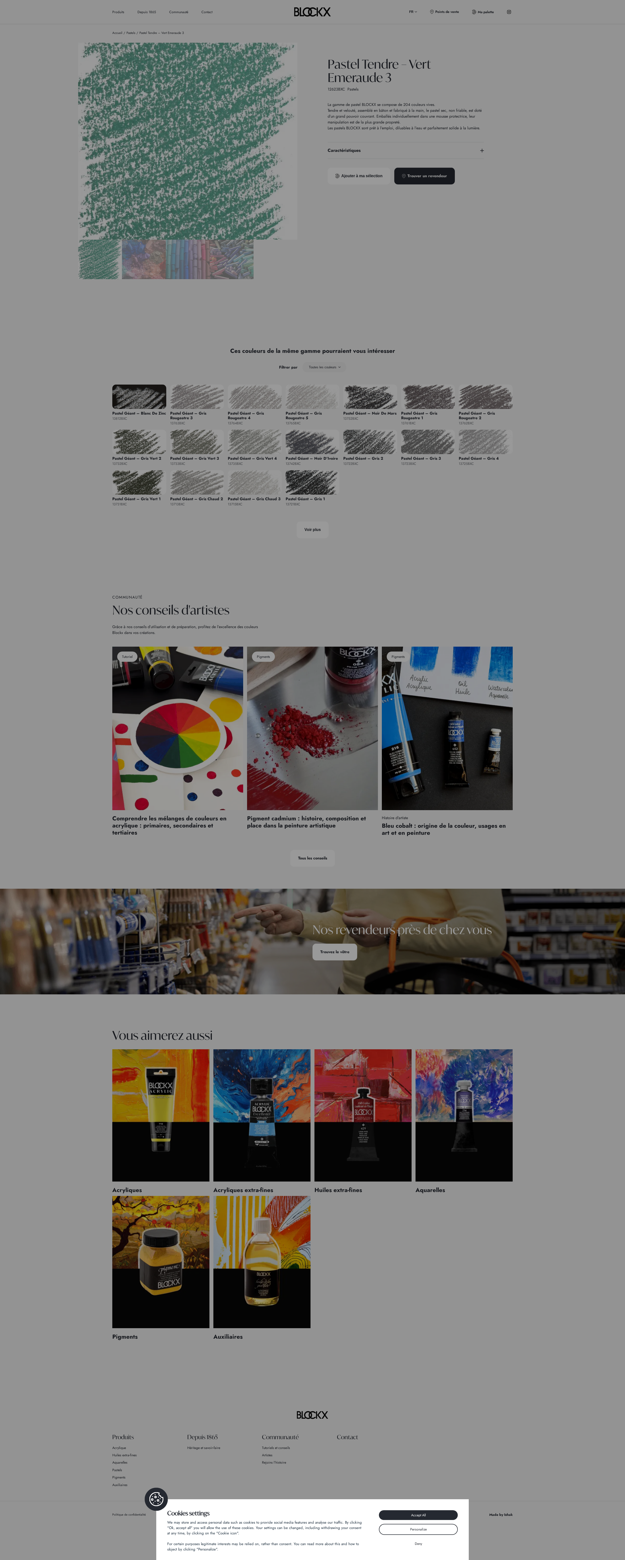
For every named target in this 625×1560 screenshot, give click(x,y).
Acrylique (119, 1447)
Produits (118, 12)
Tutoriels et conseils (276, 1447)
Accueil (117, 33)
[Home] (312, 1415)
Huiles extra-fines (124, 1455)
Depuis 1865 (146, 12)
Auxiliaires (119, 1484)
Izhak (508, 1514)
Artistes (267, 1455)
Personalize (418, 1529)
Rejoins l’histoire (274, 1462)
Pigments (118, 1477)
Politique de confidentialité (129, 1514)
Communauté (178, 12)
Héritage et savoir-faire (203, 1447)
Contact (206, 12)
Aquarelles (119, 1462)
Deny (418, 1543)
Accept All (418, 1515)
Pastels (117, 1470)
